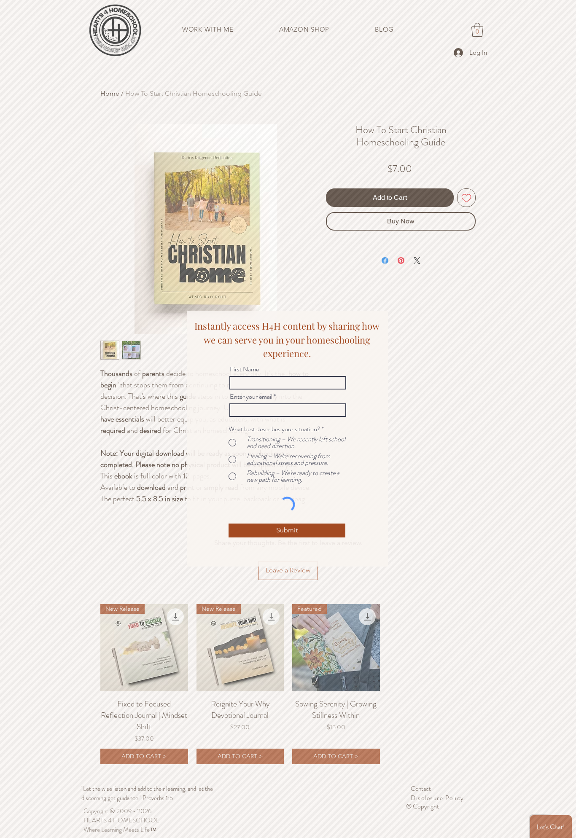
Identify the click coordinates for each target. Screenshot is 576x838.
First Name (244, 369)
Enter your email (251, 396)
